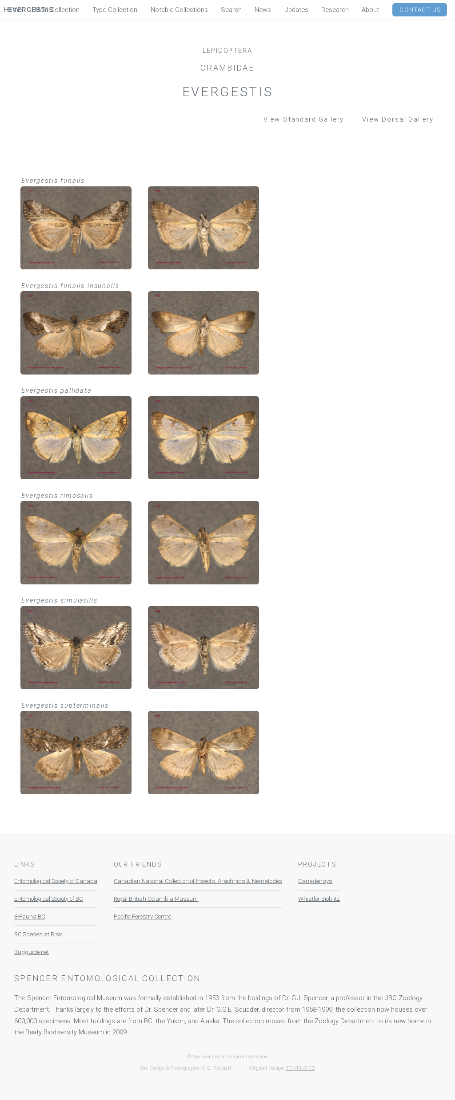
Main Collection (57, 10)
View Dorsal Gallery (398, 119)
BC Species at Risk (38, 934)
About (370, 10)
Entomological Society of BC (48, 898)
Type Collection (114, 10)
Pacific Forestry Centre (142, 916)
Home (13, 10)
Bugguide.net (31, 952)
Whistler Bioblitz (319, 898)
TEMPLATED (300, 1068)
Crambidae (227, 67)
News (263, 10)
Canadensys (315, 881)
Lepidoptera (227, 51)
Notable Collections (179, 10)
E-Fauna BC (29, 916)
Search (231, 10)
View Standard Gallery (303, 119)
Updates (296, 10)
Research (335, 10)
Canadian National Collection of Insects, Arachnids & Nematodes (198, 881)
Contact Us (420, 9)
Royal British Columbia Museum (156, 898)
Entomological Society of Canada (55, 881)
